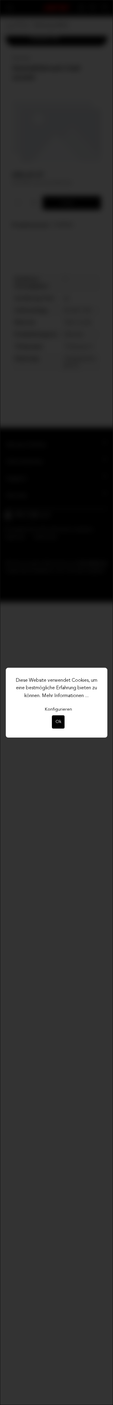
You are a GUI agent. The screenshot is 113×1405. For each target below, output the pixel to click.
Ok (58, 722)
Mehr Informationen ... (65, 695)
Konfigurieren (58, 709)
